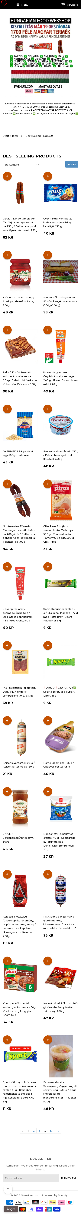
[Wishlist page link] (4, 3)
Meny (24, 4)
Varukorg (72, 4)
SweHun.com (29, 1195)
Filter (72, 164)
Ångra (11, 1209)
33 (51, 1130)
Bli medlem (68, 1178)
